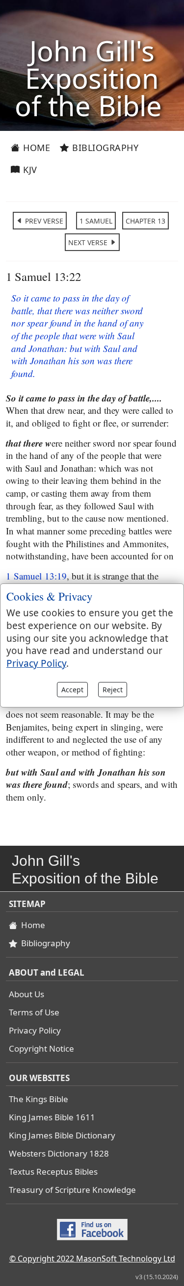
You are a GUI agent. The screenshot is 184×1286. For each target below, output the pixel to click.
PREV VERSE (43, 221)
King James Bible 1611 (52, 1117)
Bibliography (104, 147)
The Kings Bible (38, 1099)
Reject (113, 689)
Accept (72, 689)
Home (36, 147)
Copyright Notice (41, 1048)
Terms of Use (34, 1012)
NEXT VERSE (88, 242)
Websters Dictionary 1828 (59, 1153)
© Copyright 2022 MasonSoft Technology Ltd (92, 1258)
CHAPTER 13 (145, 221)
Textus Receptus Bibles (53, 1171)
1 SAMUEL (95, 221)
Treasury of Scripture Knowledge (72, 1189)
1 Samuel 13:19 (36, 576)
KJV (29, 170)
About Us (26, 994)
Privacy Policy (35, 1030)
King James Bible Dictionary (62, 1135)
